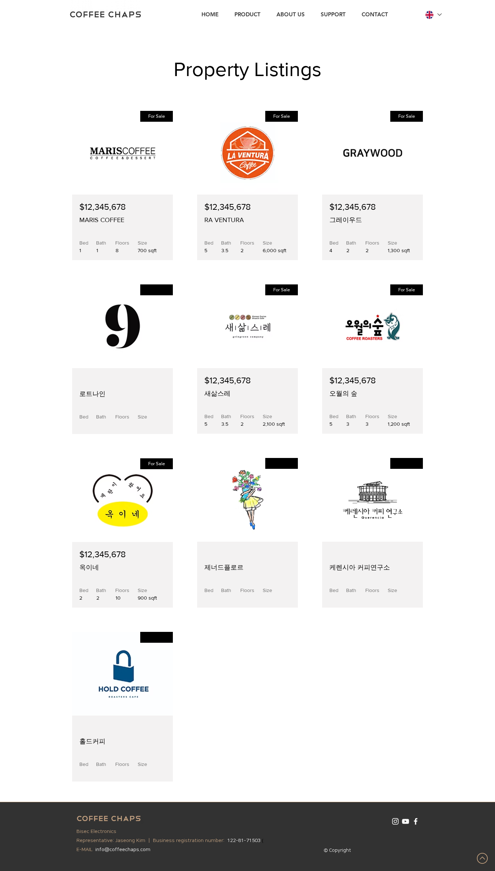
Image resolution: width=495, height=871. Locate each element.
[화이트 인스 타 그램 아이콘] (395, 821)
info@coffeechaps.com (122, 850)
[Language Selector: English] (433, 14)
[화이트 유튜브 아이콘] (405, 821)
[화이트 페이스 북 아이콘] (415, 821)
